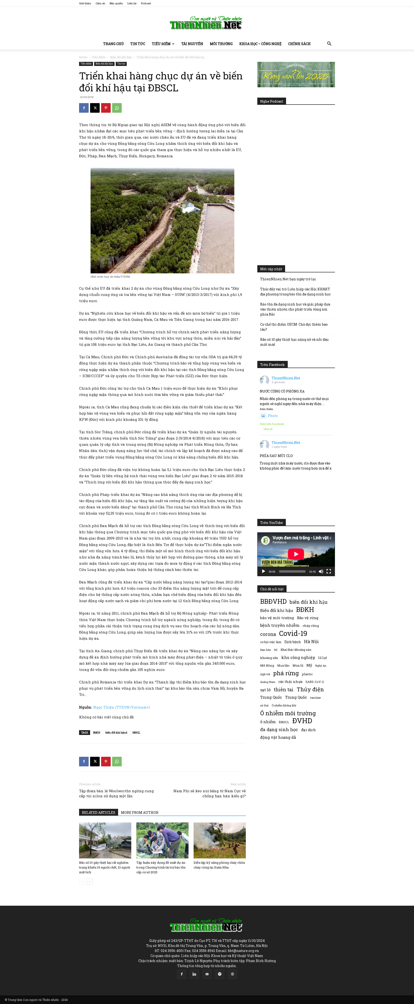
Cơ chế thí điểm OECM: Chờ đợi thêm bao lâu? (294, 327)
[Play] (263, 571)
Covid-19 (293, 633)
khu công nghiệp (298, 657)
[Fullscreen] (328, 571)
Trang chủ (113, 43)
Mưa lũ (298, 665)
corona (268, 634)
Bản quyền (116, 3)
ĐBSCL (136, 732)
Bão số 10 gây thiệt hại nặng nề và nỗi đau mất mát (294, 342)
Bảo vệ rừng (307, 617)
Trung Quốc (296, 697)
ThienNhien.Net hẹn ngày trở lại (288, 279)
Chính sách (299, 43)
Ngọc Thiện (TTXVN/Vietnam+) (121, 707)
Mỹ (309, 665)
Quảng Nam (267, 682)
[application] (296, 554)
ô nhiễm (268, 721)
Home (83, 57)
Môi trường (221, 43)
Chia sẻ (268, 429)
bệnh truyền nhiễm (279, 625)
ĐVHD (302, 720)
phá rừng (286, 672)
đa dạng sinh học (279, 729)
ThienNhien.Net (286, 378)
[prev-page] (82, 882)
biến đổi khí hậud (116, 732)
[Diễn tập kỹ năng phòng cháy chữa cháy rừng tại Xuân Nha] (220, 840)
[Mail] (207, 974)
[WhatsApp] (117, 108)
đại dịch (308, 729)
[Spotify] (219, 974)
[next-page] (90, 882)
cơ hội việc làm (270, 642)
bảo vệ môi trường (277, 617)
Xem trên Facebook (272, 424)
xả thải (264, 705)
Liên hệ (132, 3)
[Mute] (321, 571)
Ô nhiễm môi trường (288, 713)
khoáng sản (269, 658)
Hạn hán (265, 650)
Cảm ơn (100, 3)
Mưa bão (283, 665)
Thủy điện (310, 689)
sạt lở (265, 689)
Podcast (146, 3)
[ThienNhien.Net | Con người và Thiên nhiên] (207, 23)
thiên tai (283, 689)
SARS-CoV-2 (314, 682)
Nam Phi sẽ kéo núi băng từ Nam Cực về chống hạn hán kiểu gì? (209, 793)
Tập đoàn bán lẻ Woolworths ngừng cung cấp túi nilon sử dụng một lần (116, 793)
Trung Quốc (271, 697)
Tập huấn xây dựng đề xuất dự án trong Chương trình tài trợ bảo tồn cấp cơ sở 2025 (160, 867)
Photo (273, 415)
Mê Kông (267, 665)
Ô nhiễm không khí (284, 705)
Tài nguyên (192, 43)
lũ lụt (322, 657)
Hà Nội (311, 641)
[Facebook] (84, 108)
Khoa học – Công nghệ (260, 43)
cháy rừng (311, 625)
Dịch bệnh (292, 642)
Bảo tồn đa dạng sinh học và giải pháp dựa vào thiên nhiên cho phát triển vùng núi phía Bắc (295, 309)
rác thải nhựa (290, 681)
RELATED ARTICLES (98, 812)
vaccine (315, 697)
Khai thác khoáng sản (296, 650)
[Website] (232, 974)
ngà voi (265, 674)
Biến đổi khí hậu (121, 57)
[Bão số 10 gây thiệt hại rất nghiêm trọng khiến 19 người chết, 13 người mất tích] (105, 840)
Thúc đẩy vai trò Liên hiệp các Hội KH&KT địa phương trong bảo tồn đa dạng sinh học (295, 291)
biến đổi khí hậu (309, 602)
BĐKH (96, 732)
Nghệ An (320, 665)
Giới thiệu (85, 3)
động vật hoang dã (278, 737)
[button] (329, 44)
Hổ (275, 650)
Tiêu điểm (161, 43)
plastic (307, 674)
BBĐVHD (273, 601)
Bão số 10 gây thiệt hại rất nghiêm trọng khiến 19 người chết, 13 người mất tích (104, 867)
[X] (95, 108)
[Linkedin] (194, 974)
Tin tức (137, 43)
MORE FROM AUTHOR (139, 812)
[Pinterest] (106, 108)
